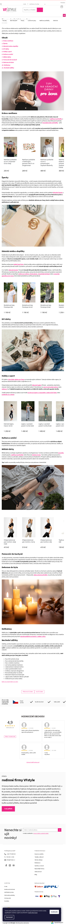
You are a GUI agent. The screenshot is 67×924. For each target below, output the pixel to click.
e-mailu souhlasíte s (36, 833)
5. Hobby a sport (7, 52)
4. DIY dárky (5, 49)
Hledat (40, 10)
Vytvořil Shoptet (59, 922)
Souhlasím (54, 912)
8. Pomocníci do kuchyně (9, 60)
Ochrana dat (7, 898)
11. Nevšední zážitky (8, 68)
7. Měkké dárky (6, 57)
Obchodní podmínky (9, 895)
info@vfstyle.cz (11, 860)
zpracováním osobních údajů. (41, 833)
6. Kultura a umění (7, 54)
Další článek (39, 692)
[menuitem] (4, 20)
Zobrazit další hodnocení (32, 762)
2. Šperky (4, 43)
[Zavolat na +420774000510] (2, 4)
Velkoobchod (38, 872)
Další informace (33, 913)
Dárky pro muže (6, 682)
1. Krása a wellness (7, 41)
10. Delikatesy (6, 65)
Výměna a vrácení (39, 866)
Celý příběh (8, 809)
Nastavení (9, 917)
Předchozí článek (28, 692)
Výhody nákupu (38, 860)
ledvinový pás (36, 455)
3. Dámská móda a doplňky (10, 46)
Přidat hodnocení (10, 737)
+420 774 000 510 (11, 854)
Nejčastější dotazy (39, 869)
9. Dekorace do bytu (8, 62)
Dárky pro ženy (14, 682)
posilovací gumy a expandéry (37, 393)
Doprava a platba (34, 4)
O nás (24, 4)
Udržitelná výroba (9, 892)
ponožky (61, 453)
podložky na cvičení (8, 395)
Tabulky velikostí (39, 857)
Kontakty (6, 901)
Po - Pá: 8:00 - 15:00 (9, 857)
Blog (36, 874)
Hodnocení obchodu (9, 889)
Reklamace (37, 863)
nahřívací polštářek (17, 455)
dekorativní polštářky (41, 575)
